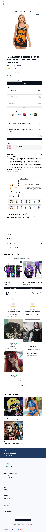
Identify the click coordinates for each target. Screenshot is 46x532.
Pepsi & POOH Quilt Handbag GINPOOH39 (13, 316)
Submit (23, 519)
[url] (31, 524)
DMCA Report (14, 527)
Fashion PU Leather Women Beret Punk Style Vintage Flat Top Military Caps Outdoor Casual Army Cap (13, 348)
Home (5, 11)
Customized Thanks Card (17, 146)
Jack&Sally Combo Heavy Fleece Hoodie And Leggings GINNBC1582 (33, 319)
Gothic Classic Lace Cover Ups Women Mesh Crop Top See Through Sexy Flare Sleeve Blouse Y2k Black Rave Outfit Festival (33, 355)
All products (9, 11)
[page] (11, 454)
